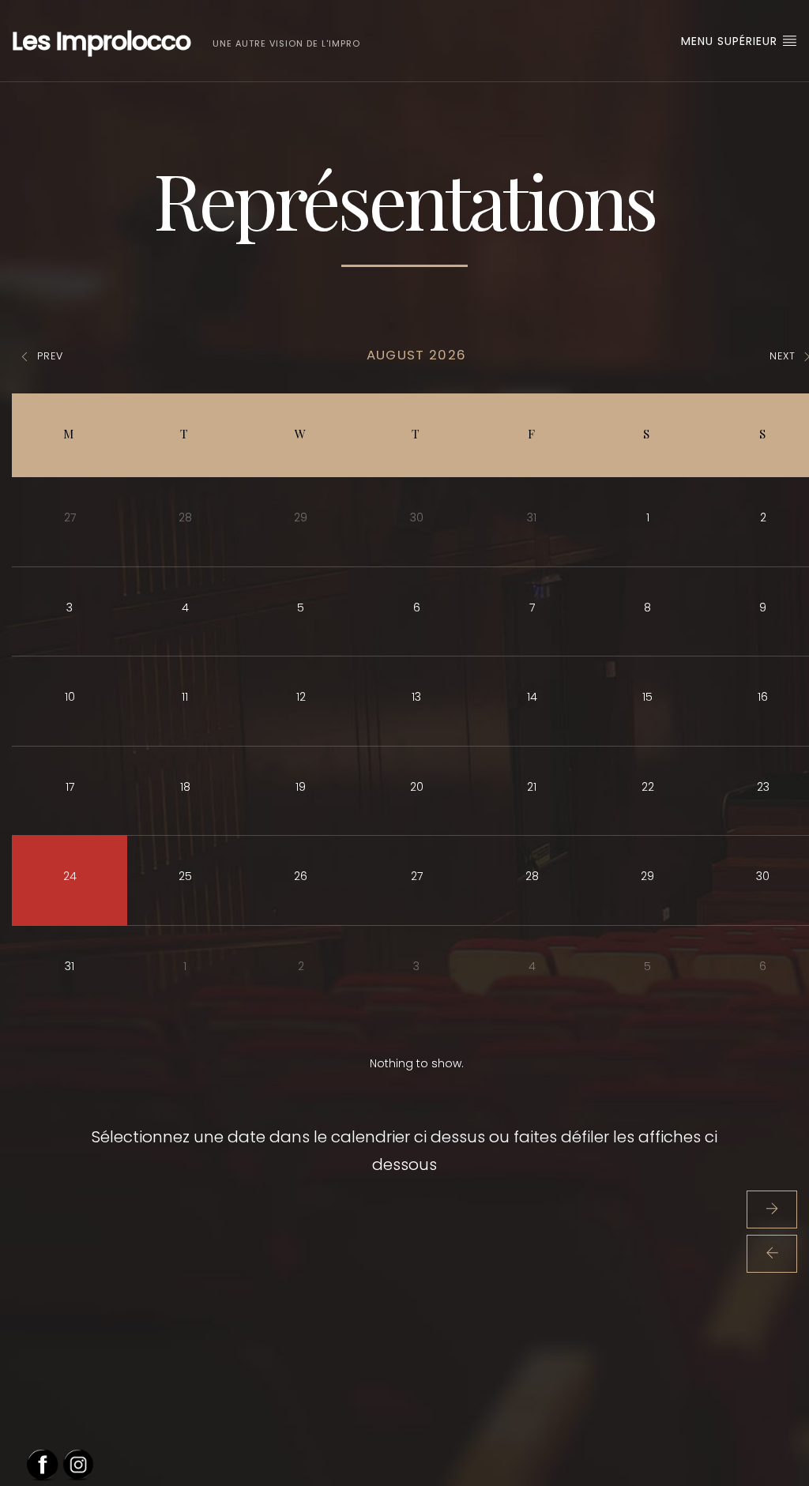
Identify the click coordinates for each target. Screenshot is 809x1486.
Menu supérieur (731, 41)
